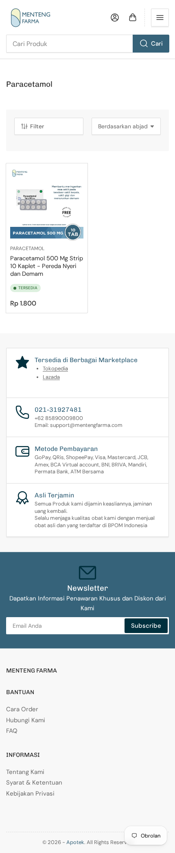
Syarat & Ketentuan (34, 782)
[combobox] (87, 44)
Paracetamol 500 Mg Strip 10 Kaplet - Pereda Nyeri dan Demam (46, 266)
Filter (37, 126)
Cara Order (22, 709)
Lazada (51, 377)
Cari (157, 44)
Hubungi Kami (25, 720)
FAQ (12, 731)
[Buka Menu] (160, 17)
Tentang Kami (25, 772)
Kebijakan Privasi (30, 793)
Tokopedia (55, 368)
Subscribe (146, 626)
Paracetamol (27, 248)
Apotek (75, 842)
